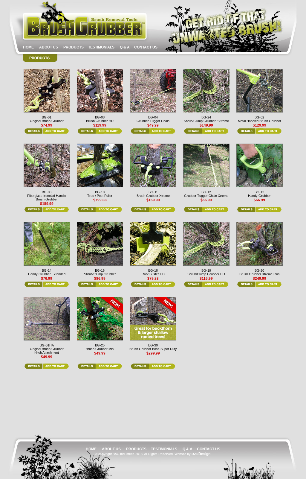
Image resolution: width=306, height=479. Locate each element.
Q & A (125, 47)
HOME (29, 47)
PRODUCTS (73, 47)
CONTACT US (145, 47)
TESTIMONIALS (101, 47)
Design (201, 454)
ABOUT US (48, 47)
